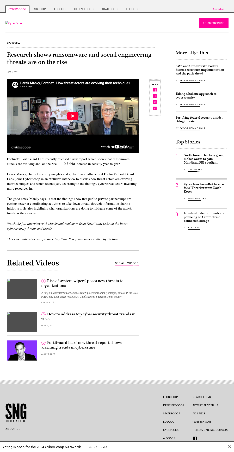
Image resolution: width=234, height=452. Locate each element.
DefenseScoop (84, 9)
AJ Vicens (194, 227)
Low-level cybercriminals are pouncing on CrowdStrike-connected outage (204, 217)
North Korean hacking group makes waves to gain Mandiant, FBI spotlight (204, 159)
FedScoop (60, 9)
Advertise (218, 8)
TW (201, 437)
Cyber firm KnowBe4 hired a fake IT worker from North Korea (204, 188)
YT (219, 437)
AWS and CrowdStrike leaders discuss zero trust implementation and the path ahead (200, 70)
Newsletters (202, 397)
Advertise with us (205, 405)
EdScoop (132, 9)
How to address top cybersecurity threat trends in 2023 (88, 317)
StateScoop (110, 9)
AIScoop (40, 9)
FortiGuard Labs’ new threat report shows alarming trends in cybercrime (81, 345)
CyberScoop (17, 9)
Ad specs (199, 413)
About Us (13, 429)
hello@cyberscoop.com (211, 430)
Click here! (98, 447)
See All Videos (127, 263)
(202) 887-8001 (202, 421)
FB (194, 437)
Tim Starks (195, 169)
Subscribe (215, 23)
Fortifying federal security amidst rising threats (199, 119)
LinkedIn (207, 437)
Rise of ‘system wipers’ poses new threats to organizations (82, 283)
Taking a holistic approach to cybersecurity (196, 96)
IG (213, 437)
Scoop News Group (192, 80)
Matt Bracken (197, 198)
